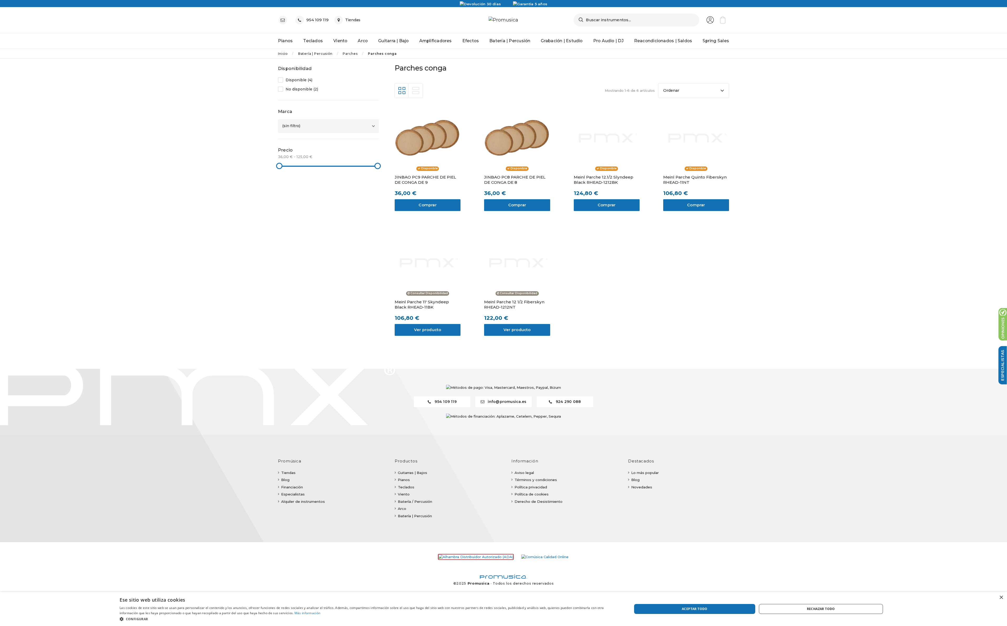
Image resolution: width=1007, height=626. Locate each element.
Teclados (406, 487)
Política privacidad (531, 487)
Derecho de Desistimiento (539, 501)
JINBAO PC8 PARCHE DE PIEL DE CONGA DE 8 (514, 180)
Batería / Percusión (415, 501)
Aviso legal (524, 473)
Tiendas (288, 473)
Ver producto (427, 329)
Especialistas (293, 494)
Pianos (404, 480)
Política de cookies (532, 494)
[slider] (279, 166)
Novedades (641, 487)
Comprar (428, 205)
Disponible (299, 80)
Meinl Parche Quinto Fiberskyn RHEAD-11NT (695, 180)
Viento (404, 494)
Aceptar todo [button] (695, 609)
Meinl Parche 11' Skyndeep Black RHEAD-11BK (422, 304)
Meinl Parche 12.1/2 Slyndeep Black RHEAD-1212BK (603, 180)
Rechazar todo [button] (821, 609)
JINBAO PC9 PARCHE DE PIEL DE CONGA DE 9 (425, 180)
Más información (307, 613)
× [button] (1001, 598)
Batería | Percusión (415, 516)
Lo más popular (645, 473)
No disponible (302, 89)
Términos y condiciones (536, 480)
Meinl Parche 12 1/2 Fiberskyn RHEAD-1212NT (514, 304)
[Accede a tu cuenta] (710, 20)
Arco (402, 508)
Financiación (292, 487)
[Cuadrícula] (402, 91)
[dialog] (503, 609)
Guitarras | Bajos (412, 473)
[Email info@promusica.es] (284, 20)
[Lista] (416, 91)
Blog (285, 480)
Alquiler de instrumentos (303, 501)
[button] (368, 619)
